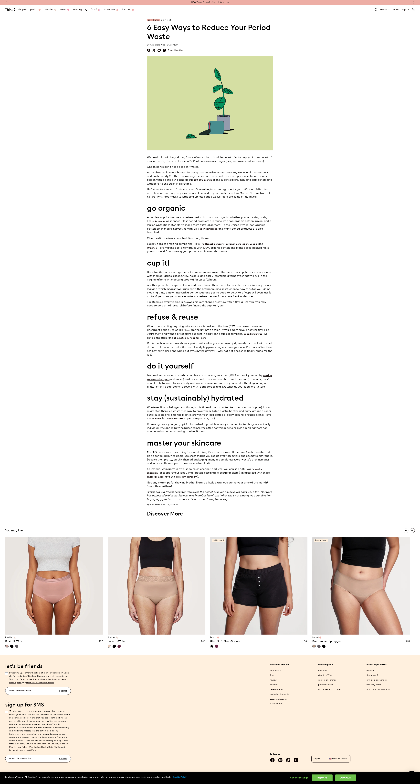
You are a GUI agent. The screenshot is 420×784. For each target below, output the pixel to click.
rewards (274, 685)
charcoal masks (156, 477)
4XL (175, 630)
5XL (181, 630)
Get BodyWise (325, 675)
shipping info (373, 675)
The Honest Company (212, 244)
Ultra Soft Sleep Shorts (225, 641)
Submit (63, 691)
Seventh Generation (237, 244)
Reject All (322, 778)
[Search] (376, 10)
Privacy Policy (40, 679)
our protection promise (329, 689)
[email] (159, 50)
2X (66, 630)
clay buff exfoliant (186, 477)
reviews (273, 680)
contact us (275, 671)
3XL (168, 630)
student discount (278, 699)
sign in (405, 10)
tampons (160, 221)
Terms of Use (26, 679)
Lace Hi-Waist (116, 641)
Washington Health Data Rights (44, 747)
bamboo (156, 418)
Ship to (317, 759)
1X (60, 630)
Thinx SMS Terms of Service (44, 744)
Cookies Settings (299, 778)
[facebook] (148, 50)
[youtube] (296, 760)
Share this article (175, 50)
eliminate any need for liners (190, 338)
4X (79, 630)
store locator (276, 704)
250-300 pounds (203, 180)
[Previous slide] (406, 530)
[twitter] (154, 50)
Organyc (152, 248)
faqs (272, 675)
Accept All (345, 778)
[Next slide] (412, 530)
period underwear (253, 334)
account (371, 671)
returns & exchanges (377, 680)
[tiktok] (288, 760)
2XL (162, 630)
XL (54, 630)
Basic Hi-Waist (14, 641)
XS (29, 630)
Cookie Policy (179, 777)
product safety (325, 685)
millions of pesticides (205, 229)
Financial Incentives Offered (40, 683)
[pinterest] (164, 50)
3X (73, 630)
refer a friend (276, 689)
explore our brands (327, 680)
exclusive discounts (279, 694)
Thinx (187, 330)
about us (322, 671)
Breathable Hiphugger (326, 641)
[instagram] (280, 760)
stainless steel (175, 418)
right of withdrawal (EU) (378, 689)
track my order (374, 685)
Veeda (253, 244)
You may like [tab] (14, 530)
